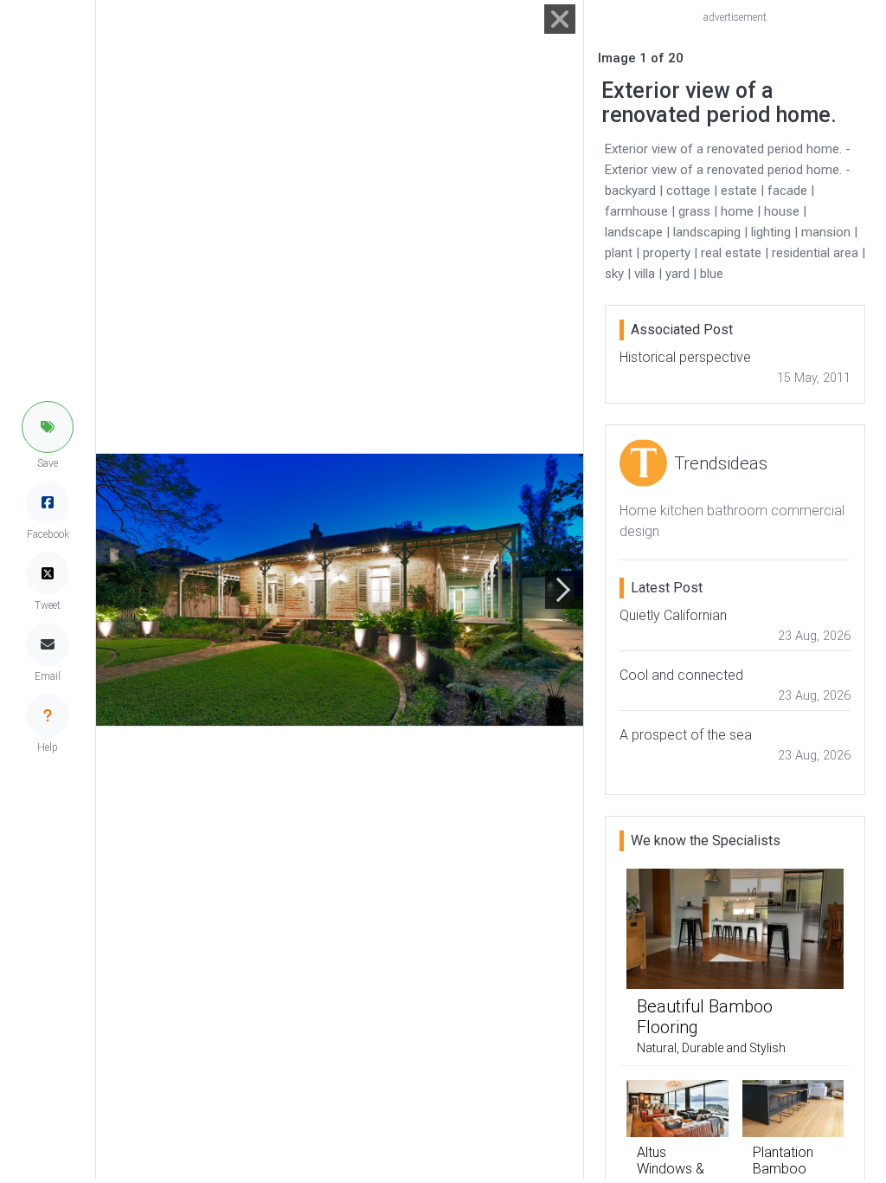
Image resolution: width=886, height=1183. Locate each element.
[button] (48, 427)
